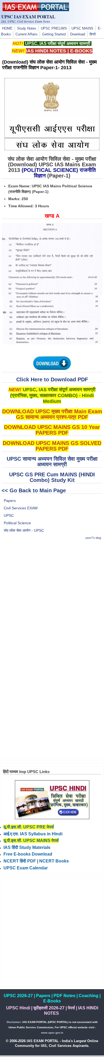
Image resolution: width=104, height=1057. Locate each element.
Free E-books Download (27, 854)
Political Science (17, 523)
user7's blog (93, 537)
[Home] (35, 10)
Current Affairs (26, 34)
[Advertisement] (52, 597)
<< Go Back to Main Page (34, 490)
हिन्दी (93, 34)
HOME (7, 28)
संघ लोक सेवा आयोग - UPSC (24, 530)
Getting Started (54, 34)
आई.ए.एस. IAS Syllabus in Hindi (32, 834)
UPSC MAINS (82, 28)
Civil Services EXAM (21, 508)
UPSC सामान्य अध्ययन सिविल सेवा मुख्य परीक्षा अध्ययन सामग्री (52, 461)
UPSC (9, 515)
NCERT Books (54, 861)
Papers (10, 500)
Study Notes (26, 28)
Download (77, 34)
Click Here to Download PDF (52, 379)
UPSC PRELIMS (54, 28)
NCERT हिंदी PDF (19, 861)
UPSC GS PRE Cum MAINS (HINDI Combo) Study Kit (52, 477)
